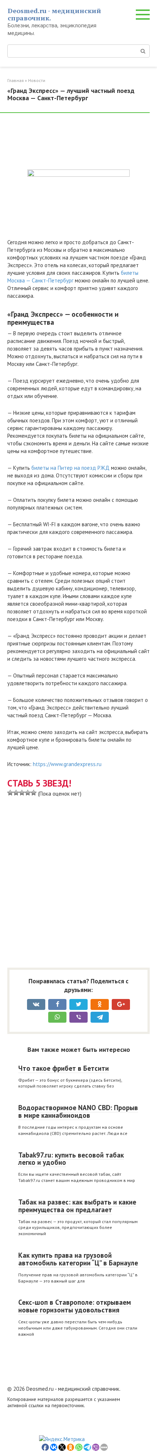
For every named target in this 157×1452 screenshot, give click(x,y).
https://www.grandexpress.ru (67, 764)
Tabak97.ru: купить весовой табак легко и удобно (71, 1159)
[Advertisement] (65, 142)
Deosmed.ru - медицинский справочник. (54, 14)
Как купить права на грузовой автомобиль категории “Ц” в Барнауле (78, 1259)
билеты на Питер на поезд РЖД (70, 467)
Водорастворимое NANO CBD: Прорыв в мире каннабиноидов (78, 1111)
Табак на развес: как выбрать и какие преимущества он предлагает (77, 1206)
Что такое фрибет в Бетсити (63, 1068)
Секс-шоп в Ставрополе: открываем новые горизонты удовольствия (74, 1306)
